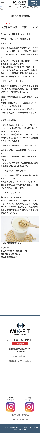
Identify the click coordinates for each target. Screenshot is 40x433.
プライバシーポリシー (20, 420)
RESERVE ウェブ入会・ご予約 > (20, 361)
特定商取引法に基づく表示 (20, 415)
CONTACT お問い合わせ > (20, 356)
